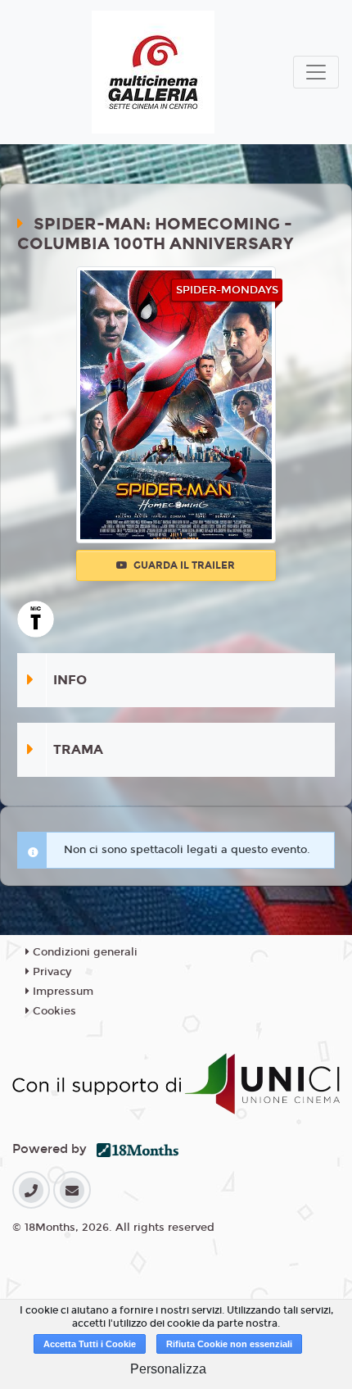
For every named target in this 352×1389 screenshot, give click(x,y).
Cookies (52, 1011)
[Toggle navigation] (316, 72)
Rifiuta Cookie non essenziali (229, 1344)
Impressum (61, 991)
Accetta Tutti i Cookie (89, 1344)
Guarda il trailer (183, 565)
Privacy (50, 971)
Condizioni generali (83, 952)
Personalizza (168, 1369)
